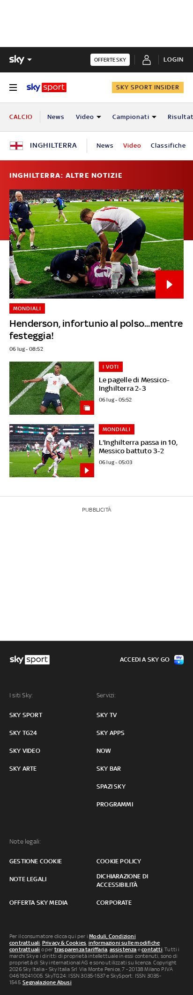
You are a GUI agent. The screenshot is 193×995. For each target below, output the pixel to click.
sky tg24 (23, 732)
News (56, 116)
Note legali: (25, 841)
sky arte (23, 768)
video (132, 145)
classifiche (168, 145)
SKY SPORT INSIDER (147, 87)
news (105, 145)
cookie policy (118, 861)
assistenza (123, 949)
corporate (114, 902)
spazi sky (111, 786)
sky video (24, 750)
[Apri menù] (13, 87)
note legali (27, 879)
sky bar (108, 768)
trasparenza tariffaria (80, 949)
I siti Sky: (21, 695)
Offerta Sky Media (38, 902)
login (173, 59)
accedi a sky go (145, 659)
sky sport (25, 715)
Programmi (114, 804)
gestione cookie (35, 861)
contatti (152, 949)
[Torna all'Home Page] (46, 87)
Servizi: (106, 695)
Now (103, 750)
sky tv (106, 715)
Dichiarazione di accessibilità (122, 880)
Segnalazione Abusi (47, 982)
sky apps (110, 732)
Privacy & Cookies (64, 943)
